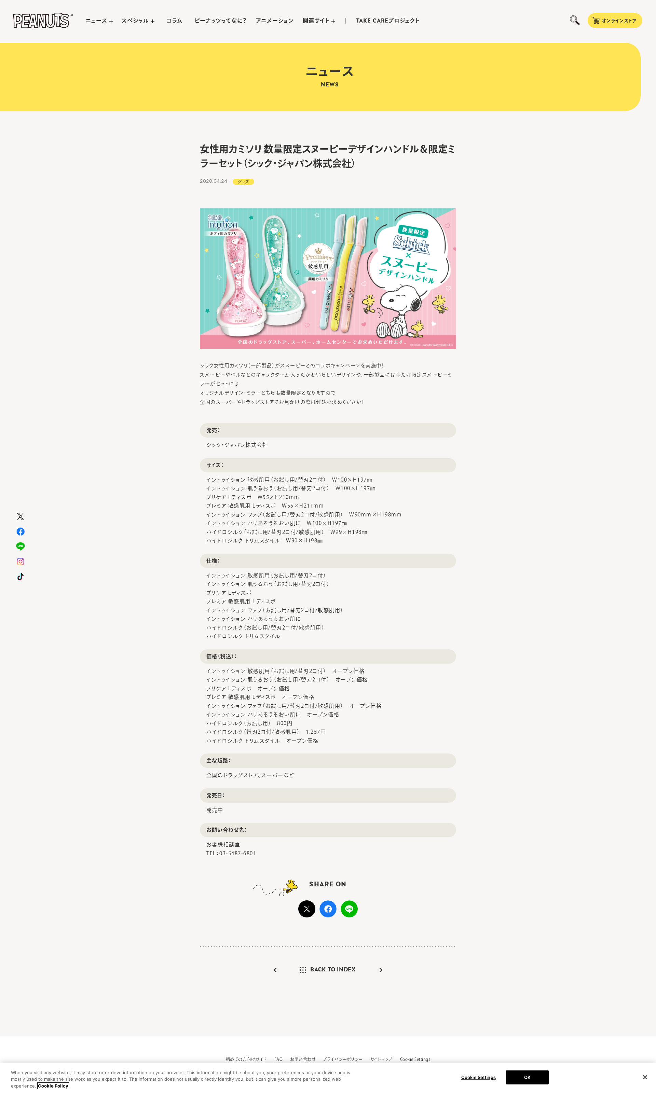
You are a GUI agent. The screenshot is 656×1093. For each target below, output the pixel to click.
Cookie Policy (53, 1086)
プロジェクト (388, 21)
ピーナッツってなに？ (220, 20)
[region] (328, 1078)
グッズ (243, 182)
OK (527, 1077)
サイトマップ (381, 1059)
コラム (174, 20)
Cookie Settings (415, 1059)
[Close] (645, 1077)
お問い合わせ (302, 1059)
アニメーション (275, 20)
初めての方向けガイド (246, 1059)
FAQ (278, 1059)
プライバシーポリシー (343, 1059)
